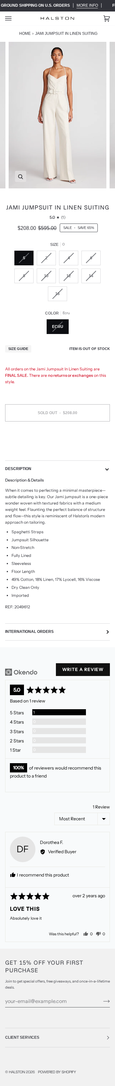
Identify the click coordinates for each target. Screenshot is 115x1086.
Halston (17, 1071)
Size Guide (18, 349)
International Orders (29, 631)
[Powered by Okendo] (21, 672)
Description (18, 469)
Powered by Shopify (57, 1071)
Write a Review (82, 669)
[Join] (101, 1001)
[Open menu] (14, 18)
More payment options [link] (57, 450)
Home (25, 33)
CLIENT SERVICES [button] (22, 1037)
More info (87, 5)
